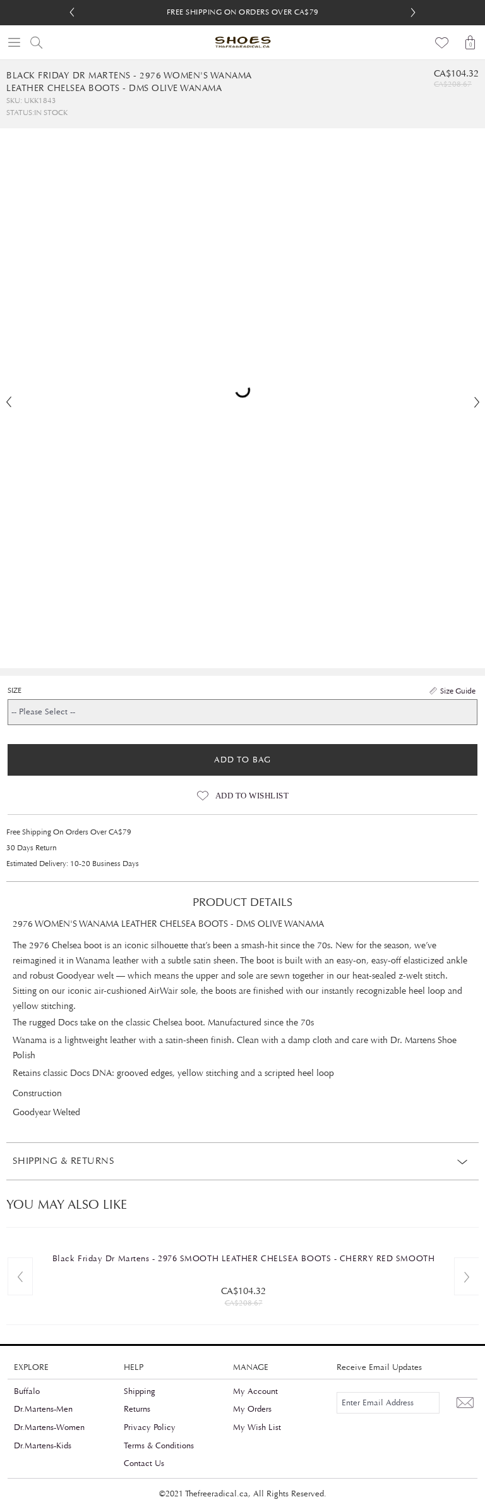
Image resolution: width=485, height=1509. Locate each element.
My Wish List (257, 1427)
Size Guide (458, 691)
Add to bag (242, 760)
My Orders (252, 1409)
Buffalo (27, 1391)
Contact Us (144, 1463)
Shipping (139, 1391)
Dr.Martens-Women (49, 1427)
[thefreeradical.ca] (242, 42)
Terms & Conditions (159, 1446)
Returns (137, 1409)
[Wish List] (442, 42)
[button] (413, 12)
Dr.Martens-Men (43, 1409)
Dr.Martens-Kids (42, 1446)
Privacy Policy (150, 1427)
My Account (255, 1391)
